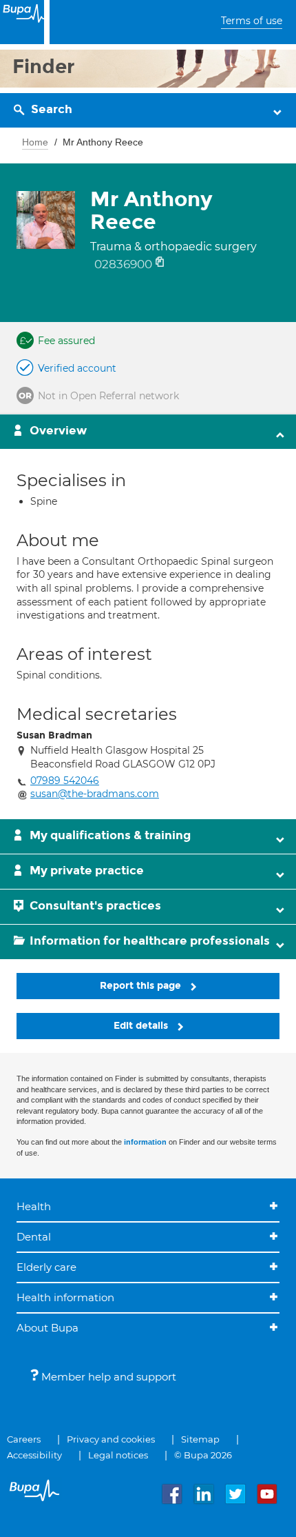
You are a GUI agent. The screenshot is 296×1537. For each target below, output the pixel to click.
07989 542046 (64, 780)
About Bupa (47, 1327)
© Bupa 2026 (203, 1454)
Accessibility (34, 1454)
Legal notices (118, 1454)
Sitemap (200, 1439)
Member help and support (107, 1376)
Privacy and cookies (111, 1439)
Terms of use (251, 20)
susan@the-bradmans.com (94, 793)
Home (35, 142)
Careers (24, 1439)
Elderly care (46, 1267)
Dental (34, 1236)
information (145, 1142)
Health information (65, 1297)
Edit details (142, 1026)
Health (34, 1206)
